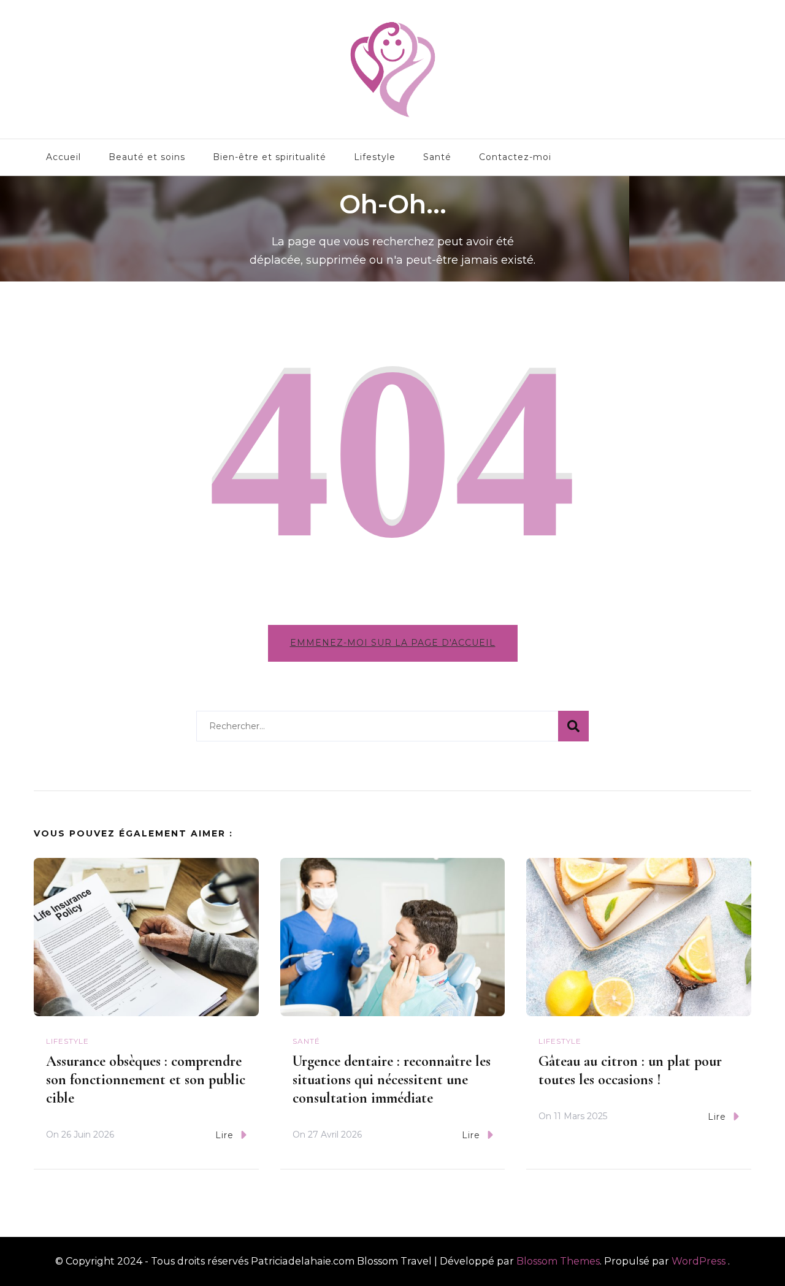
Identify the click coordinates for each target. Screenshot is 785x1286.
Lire (224, 1135)
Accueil (63, 157)
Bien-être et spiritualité (269, 157)
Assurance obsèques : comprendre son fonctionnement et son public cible (145, 1079)
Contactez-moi (515, 157)
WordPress (699, 1261)
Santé (437, 157)
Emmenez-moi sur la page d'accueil (393, 642)
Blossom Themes (558, 1261)
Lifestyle (375, 157)
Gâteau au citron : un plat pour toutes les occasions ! (630, 1070)
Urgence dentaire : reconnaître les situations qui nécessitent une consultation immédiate (392, 1079)
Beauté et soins (147, 157)
